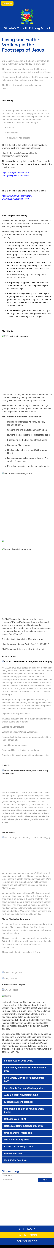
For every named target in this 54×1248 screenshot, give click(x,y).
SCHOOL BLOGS (27, 1241)
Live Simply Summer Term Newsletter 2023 (25, 1069)
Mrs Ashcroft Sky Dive (16, 1139)
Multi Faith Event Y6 (15, 1160)
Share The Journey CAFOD (19, 1146)
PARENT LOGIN (27, 1235)
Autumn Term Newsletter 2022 (21, 1095)
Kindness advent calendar (18, 1102)
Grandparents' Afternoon (18, 1133)
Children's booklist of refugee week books (24, 1111)
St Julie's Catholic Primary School (27, 28)
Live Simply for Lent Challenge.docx (24, 1088)
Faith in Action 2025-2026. (18, 1060)
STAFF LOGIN (27, 1228)
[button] (7, 3)
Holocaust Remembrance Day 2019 (23, 1126)
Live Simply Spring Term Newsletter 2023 (24, 1080)
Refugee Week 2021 (15, 1119)
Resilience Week (13, 1153)
